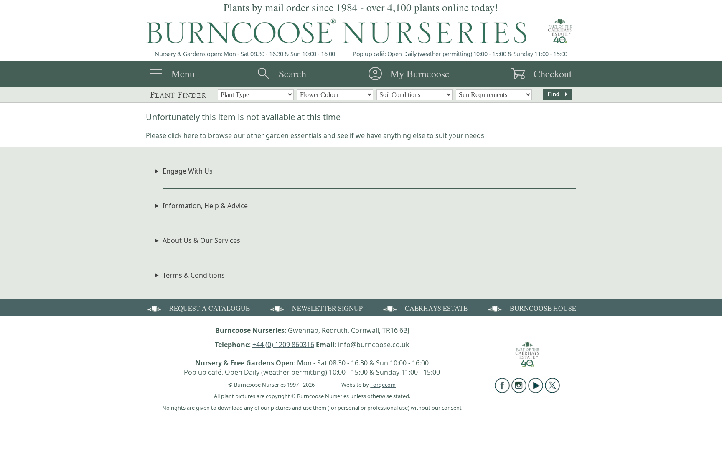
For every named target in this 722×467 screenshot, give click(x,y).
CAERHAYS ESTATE (436, 308)
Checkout (553, 73)
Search (292, 73)
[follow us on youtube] (535, 390)
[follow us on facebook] (502, 390)
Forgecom (383, 384)
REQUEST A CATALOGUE (209, 308)
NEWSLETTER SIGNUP (327, 308)
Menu (183, 73)
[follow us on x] (552, 390)
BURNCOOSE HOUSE (543, 308)
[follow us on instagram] (518, 390)
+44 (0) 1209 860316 (283, 344)
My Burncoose (420, 73)
